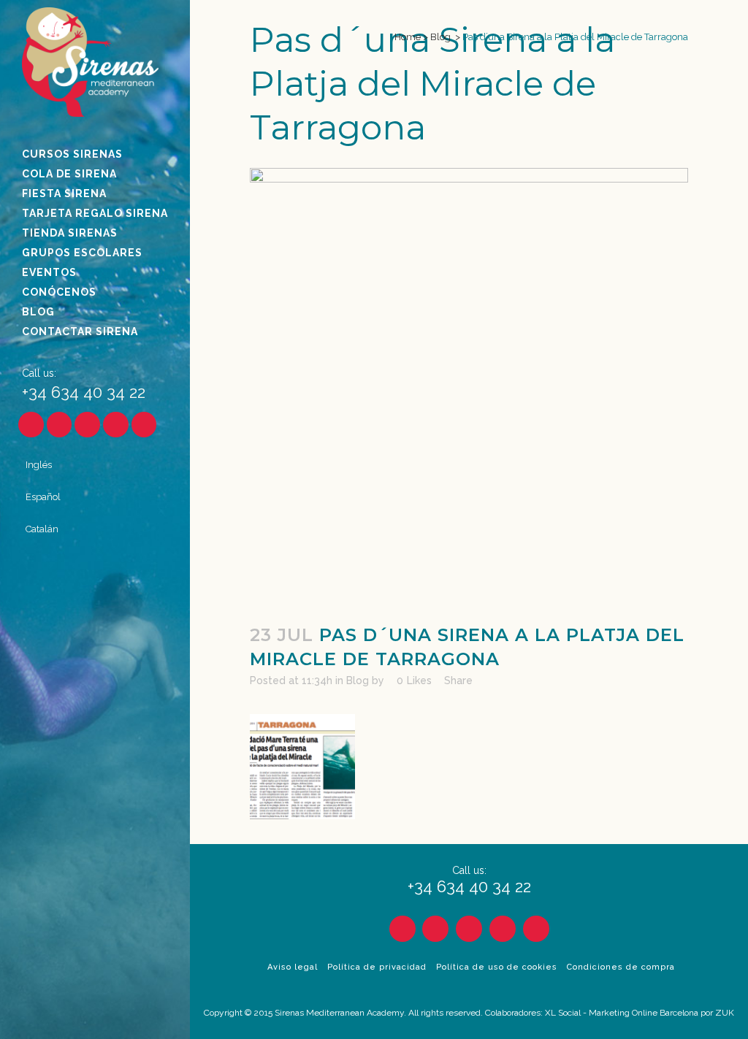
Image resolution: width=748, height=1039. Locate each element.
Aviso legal (292, 967)
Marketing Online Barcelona (643, 1013)
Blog (440, 36)
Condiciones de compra (621, 967)
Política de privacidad (377, 967)
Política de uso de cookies (496, 967)
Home (407, 36)
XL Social (563, 1013)
